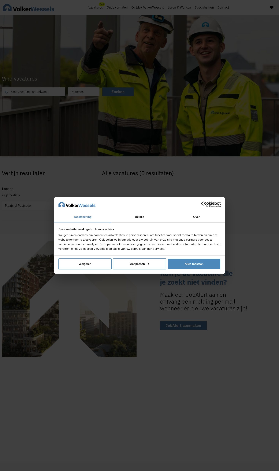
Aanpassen (137, 263)
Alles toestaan (194, 263)
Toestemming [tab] (82, 216)
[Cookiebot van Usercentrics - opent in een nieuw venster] (204, 204)
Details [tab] (139, 216)
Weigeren (85, 263)
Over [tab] (196, 216)
